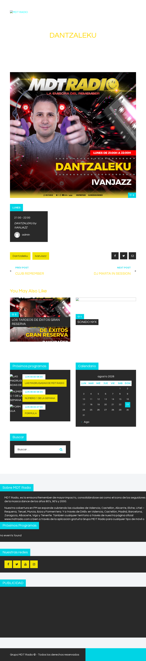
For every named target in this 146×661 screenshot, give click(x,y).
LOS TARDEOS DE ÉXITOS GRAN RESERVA (36, 322)
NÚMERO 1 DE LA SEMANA (40, 398)
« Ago (85, 421)
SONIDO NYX (87, 321)
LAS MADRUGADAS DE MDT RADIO (44, 383)
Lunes (16, 207)
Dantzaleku (20, 256)
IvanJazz (40, 256)
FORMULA (31, 413)
